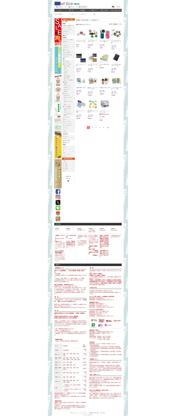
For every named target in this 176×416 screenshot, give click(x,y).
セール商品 (65, 21)
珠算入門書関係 (67, 76)
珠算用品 (64, 37)
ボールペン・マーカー (67, 123)
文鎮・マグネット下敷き (68, 39)
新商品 (64, 23)
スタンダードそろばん (67, 29)
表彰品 (64, 144)
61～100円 (65, 162)
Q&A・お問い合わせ (116, 10)
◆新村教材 (65, 82)
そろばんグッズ (66, 47)
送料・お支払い (105, 10)
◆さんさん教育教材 (67, 106)
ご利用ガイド (93, 10)
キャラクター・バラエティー (90, 20)
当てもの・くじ (66, 142)
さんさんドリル (67, 111)
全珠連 (65, 68)
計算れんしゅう (67, 89)
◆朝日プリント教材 (67, 64)
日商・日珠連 (66, 66)
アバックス (66, 70)
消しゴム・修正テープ (67, 125)
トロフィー (65, 146)
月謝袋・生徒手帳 (66, 52)
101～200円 (65, 164)
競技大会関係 (66, 78)
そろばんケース (66, 33)
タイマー (64, 43)
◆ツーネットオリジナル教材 (66, 61)
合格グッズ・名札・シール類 (66, 50)
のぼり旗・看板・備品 (67, 54)
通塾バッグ (65, 35)
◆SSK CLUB (65, 93)
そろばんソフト (66, 56)
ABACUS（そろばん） (68, 97)
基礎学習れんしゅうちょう (67, 85)
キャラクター (65, 136)
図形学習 (65, 91)
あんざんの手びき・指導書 (68, 114)
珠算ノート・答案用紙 (68, 80)
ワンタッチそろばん (67, 27)
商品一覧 (71, 10)
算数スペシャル (67, 104)
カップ (64, 148)
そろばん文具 (65, 45)
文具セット (65, 119)
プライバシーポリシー (83, 412)
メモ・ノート (65, 129)
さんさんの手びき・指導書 (68, 109)
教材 (64, 58)
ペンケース (65, 127)
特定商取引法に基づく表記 (94, 412)
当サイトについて (74, 412)
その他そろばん (66, 31)
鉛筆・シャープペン (67, 121)
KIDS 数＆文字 (67, 95)
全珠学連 (65, 72)
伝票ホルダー (65, 41)
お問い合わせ (102, 412)
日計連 (65, 74)
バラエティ (65, 138)
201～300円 (65, 166)
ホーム (60, 10)
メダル (64, 152)
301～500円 (65, 168)
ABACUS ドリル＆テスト (68, 102)
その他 (64, 131)
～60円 (64, 160)
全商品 (78, 20)
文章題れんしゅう (67, 87)
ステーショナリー (66, 117)
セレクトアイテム (66, 140)
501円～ (64, 170)
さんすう (65, 99)
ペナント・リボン (66, 154)
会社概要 (82, 10)
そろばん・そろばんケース (68, 25)
